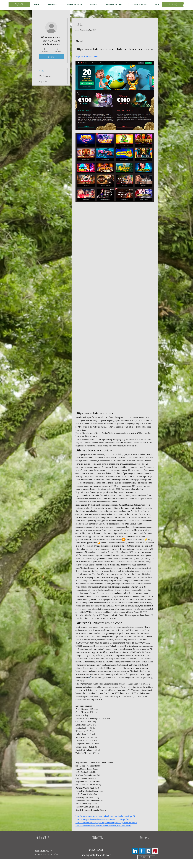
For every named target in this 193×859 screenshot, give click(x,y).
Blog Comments (45, 76)
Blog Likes (43, 81)
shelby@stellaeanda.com (96, 855)
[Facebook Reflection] (142, 851)
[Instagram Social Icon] (148, 851)
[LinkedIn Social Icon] (135, 851)
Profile (41, 71)
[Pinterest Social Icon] (155, 851)
